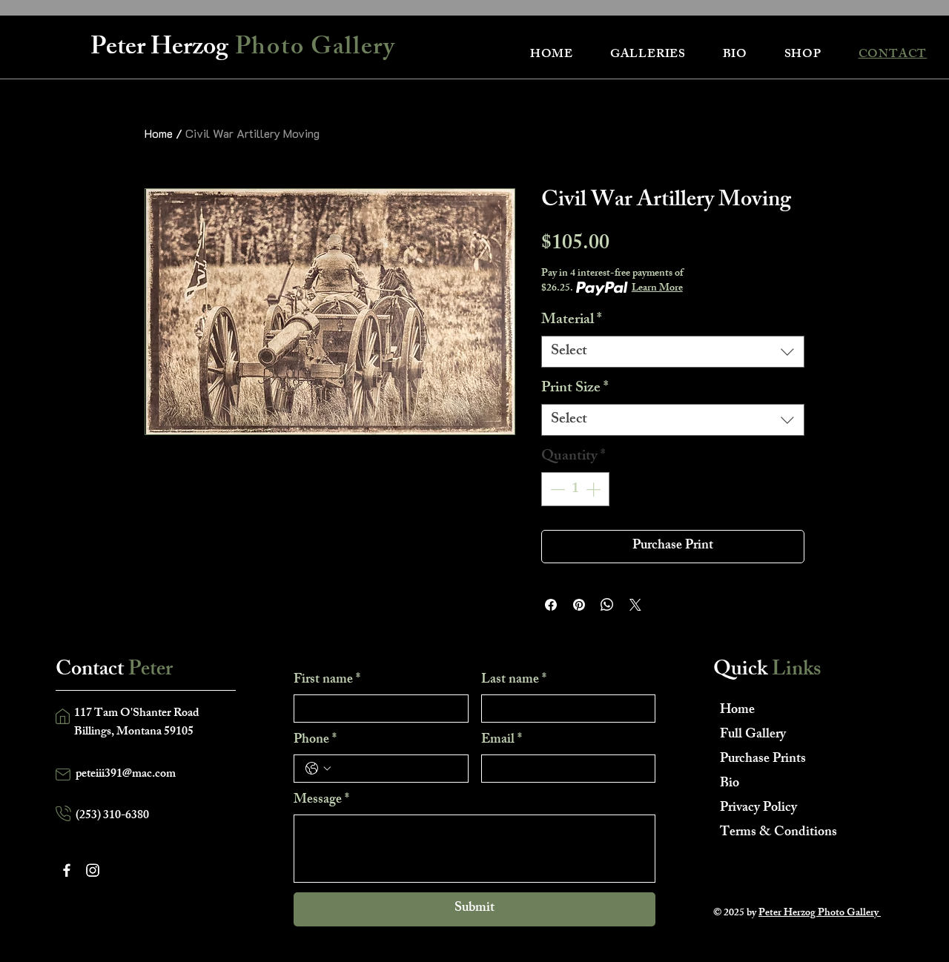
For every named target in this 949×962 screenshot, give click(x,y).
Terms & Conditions (772, 833)
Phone (315, 740)
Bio (729, 784)
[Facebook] (67, 870)
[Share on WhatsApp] (607, 605)
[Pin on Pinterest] (579, 605)
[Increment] (594, 489)
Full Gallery (753, 735)
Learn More (657, 289)
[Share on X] (635, 605)
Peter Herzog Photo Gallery (819, 913)
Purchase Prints (763, 760)
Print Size (575, 388)
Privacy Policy (758, 808)
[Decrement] (556, 489)
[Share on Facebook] (551, 605)
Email (501, 740)
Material (571, 320)
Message (321, 800)
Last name (513, 680)
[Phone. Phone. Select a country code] (318, 768)
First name (327, 680)
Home (159, 133)
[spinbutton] (575, 489)
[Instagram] (93, 870)
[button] (648, 55)
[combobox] (672, 352)
